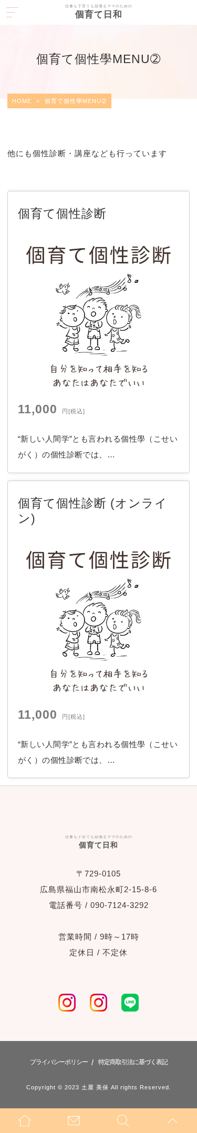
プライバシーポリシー (59, 1062)
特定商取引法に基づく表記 (133, 1062)
